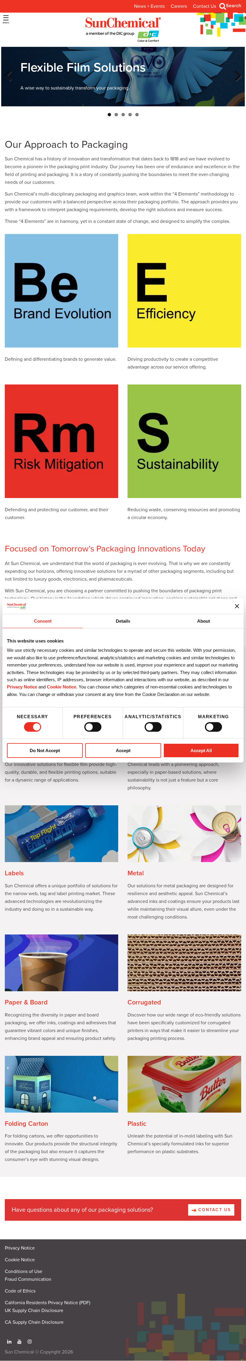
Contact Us (204, 6)
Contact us (213, 1209)
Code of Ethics (20, 1291)
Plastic (137, 1124)
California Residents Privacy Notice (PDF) (47, 1303)
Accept (123, 750)
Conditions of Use (23, 1271)
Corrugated (144, 1002)
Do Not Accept (45, 750)
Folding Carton (26, 1124)
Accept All (201, 750)
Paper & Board (26, 1002)
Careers (179, 6)
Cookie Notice (20, 1260)
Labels (14, 873)
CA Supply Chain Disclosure (34, 1322)
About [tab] (203, 621)
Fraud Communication (28, 1279)
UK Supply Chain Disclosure (34, 1311)
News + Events (149, 6)
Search (233, 6)
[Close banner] (237, 606)
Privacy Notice (22, 686)
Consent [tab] (43, 621)
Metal (136, 873)
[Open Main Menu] (6, 19)
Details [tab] (123, 621)
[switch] (92, 727)
